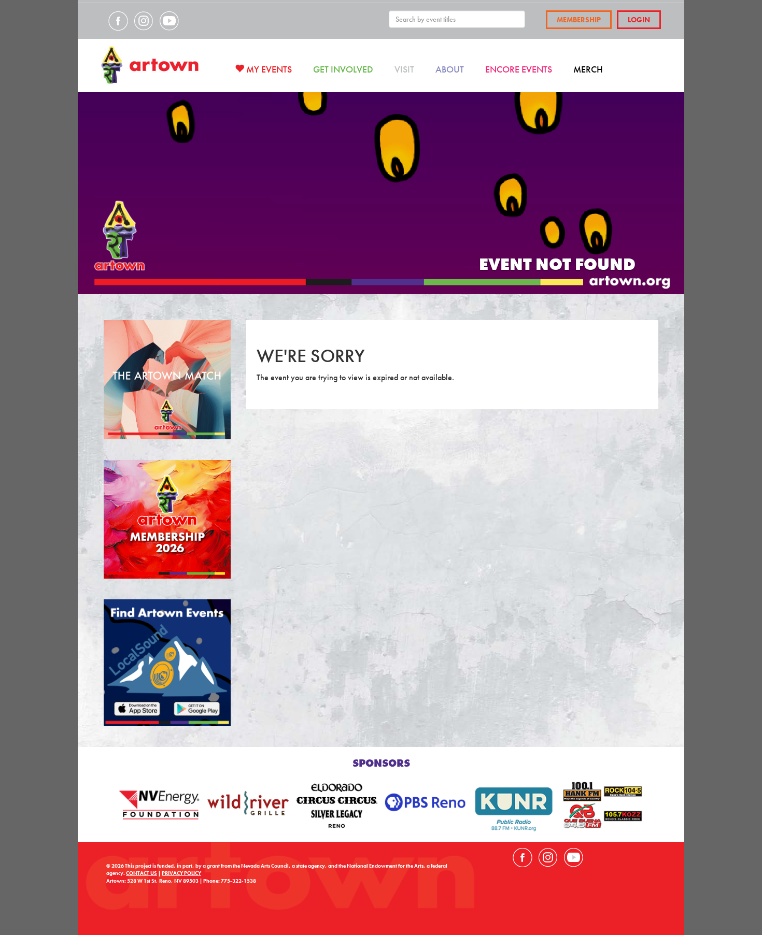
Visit (404, 69)
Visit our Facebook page (118, 20)
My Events (268, 69)
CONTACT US (141, 873)
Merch (588, 69)
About (449, 69)
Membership (579, 19)
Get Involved (343, 69)
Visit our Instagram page (143, 20)
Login (639, 19)
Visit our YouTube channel (169, 20)
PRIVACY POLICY (181, 873)
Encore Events (518, 69)
